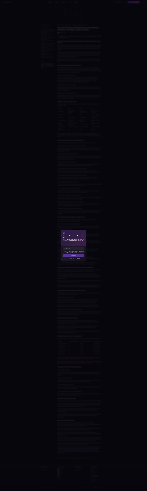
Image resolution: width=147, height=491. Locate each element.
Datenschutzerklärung (67, 252)
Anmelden (73, 255)
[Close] (84, 232)
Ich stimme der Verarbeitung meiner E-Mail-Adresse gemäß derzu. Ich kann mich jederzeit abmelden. (74, 252)
